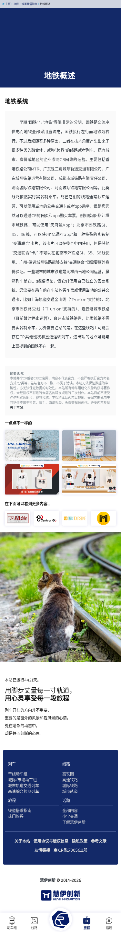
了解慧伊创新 (74, 822)
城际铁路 (70, 786)
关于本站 (16, 408)
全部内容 (70, 811)
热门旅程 (16, 816)
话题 (109, 928)
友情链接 (42, 850)
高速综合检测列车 (23, 791)
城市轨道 (70, 791)
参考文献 (98, 841)
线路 (34, 928)
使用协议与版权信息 (51, 841)
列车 (12, 764)
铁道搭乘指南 (19, 811)
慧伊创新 (47, 880)
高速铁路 (70, 780)
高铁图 (68, 774)
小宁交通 (70, 816)
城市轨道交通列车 (23, 786)
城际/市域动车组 (22, 780)
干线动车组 (17, 774)
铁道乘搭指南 (29, 4)
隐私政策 (79, 841)
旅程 (87, 928)
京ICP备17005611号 (70, 850)
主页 (8, 4)
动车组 (12, 928)
